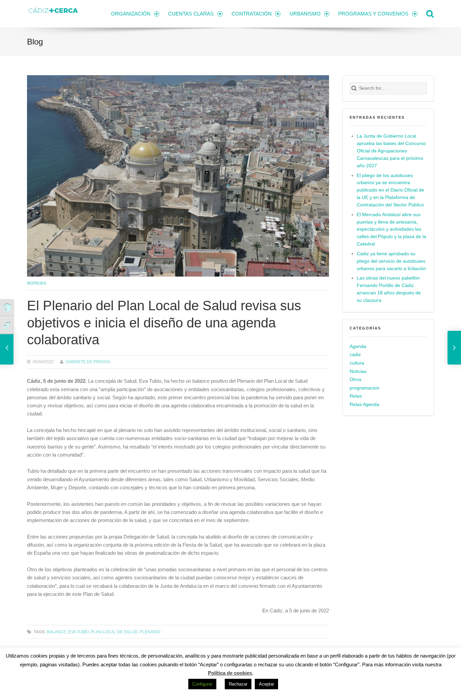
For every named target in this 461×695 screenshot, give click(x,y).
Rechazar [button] (238, 684)
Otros (355, 379)
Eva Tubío (78, 632)
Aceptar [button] (266, 684)
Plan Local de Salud (114, 632)
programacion (364, 387)
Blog (35, 41)
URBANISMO (305, 14)
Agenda (358, 346)
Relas (356, 396)
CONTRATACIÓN (252, 14)
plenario (150, 632)
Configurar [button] (202, 684)
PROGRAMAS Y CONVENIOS (373, 14)
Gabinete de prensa (87, 361)
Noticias (36, 283)
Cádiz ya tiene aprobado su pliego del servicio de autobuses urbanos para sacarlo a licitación (391, 261)
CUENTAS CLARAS (191, 14)
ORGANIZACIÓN (131, 14)
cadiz (355, 354)
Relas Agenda (364, 404)
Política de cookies (230, 673)
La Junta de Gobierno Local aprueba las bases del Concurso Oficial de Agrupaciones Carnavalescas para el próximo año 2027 (391, 151)
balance (56, 632)
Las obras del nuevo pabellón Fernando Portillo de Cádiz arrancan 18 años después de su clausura (389, 289)
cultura (357, 363)
